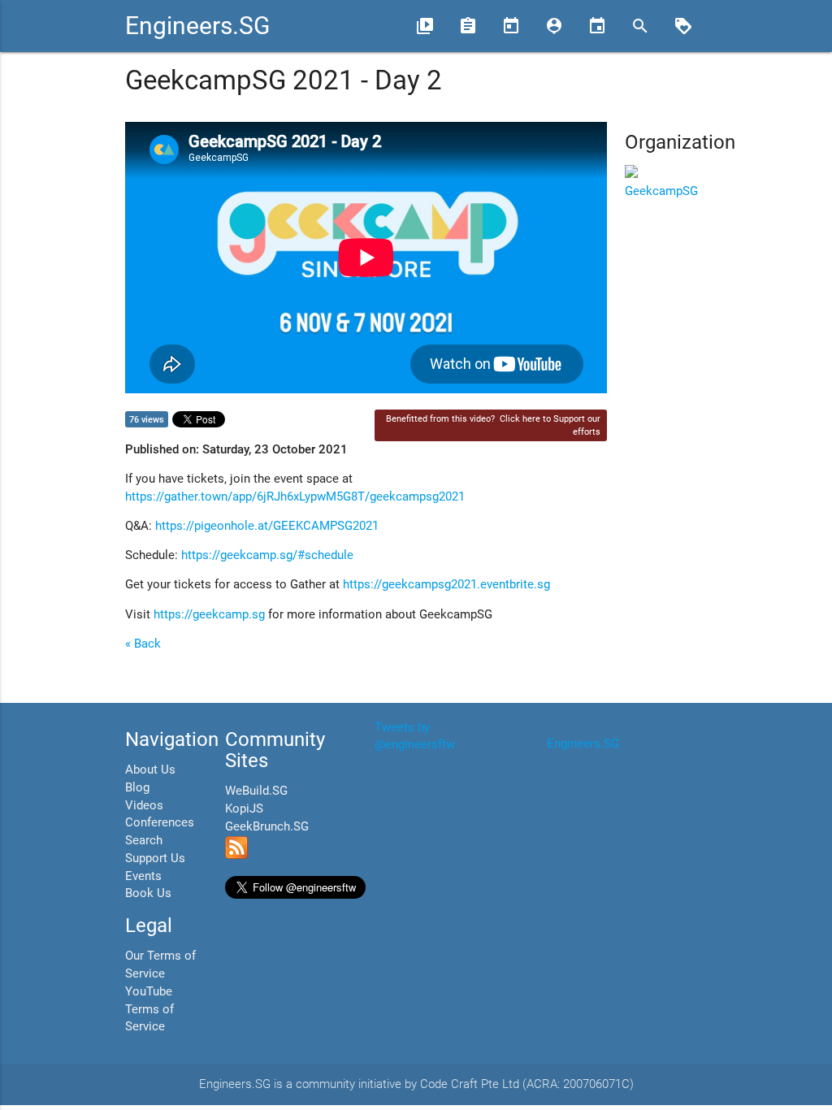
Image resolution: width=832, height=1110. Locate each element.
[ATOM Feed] (236, 855)
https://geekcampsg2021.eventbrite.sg (446, 585)
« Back (143, 644)
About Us (150, 770)
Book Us (148, 893)
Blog (137, 788)
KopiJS (244, 809)
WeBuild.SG (256, 791)
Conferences (159, 823)
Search (143, 841)
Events (143, 876)
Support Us (155, 858)
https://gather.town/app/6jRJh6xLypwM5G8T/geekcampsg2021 (295, 497)
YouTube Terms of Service (149, 1009)
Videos (144, 806)
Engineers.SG (197, 25)
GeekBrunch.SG (267, 827)
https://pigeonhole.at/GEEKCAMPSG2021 (267, 526)
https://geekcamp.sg (209, 615)
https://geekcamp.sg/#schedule (267, 555)
